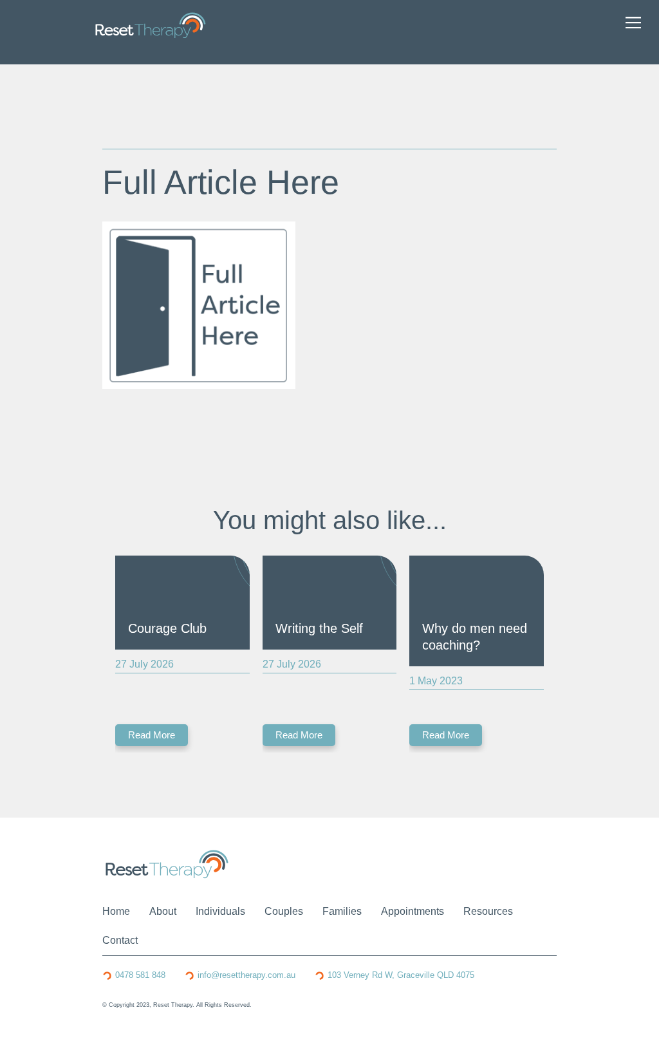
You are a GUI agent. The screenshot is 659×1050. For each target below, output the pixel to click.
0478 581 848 (140, 975)
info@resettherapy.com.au (246, 975)
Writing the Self (319, 628)
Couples (284, 911)
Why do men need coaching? (474, 636)
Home (116, 911)
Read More (151, 734)
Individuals (220, 911)
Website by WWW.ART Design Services (157, 1014)
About (162, 911)
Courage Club (167, 628)
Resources (488, 911)
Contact (120, 940)
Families (342, 911)
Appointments (412, 911)
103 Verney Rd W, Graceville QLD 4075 (401, 975)
